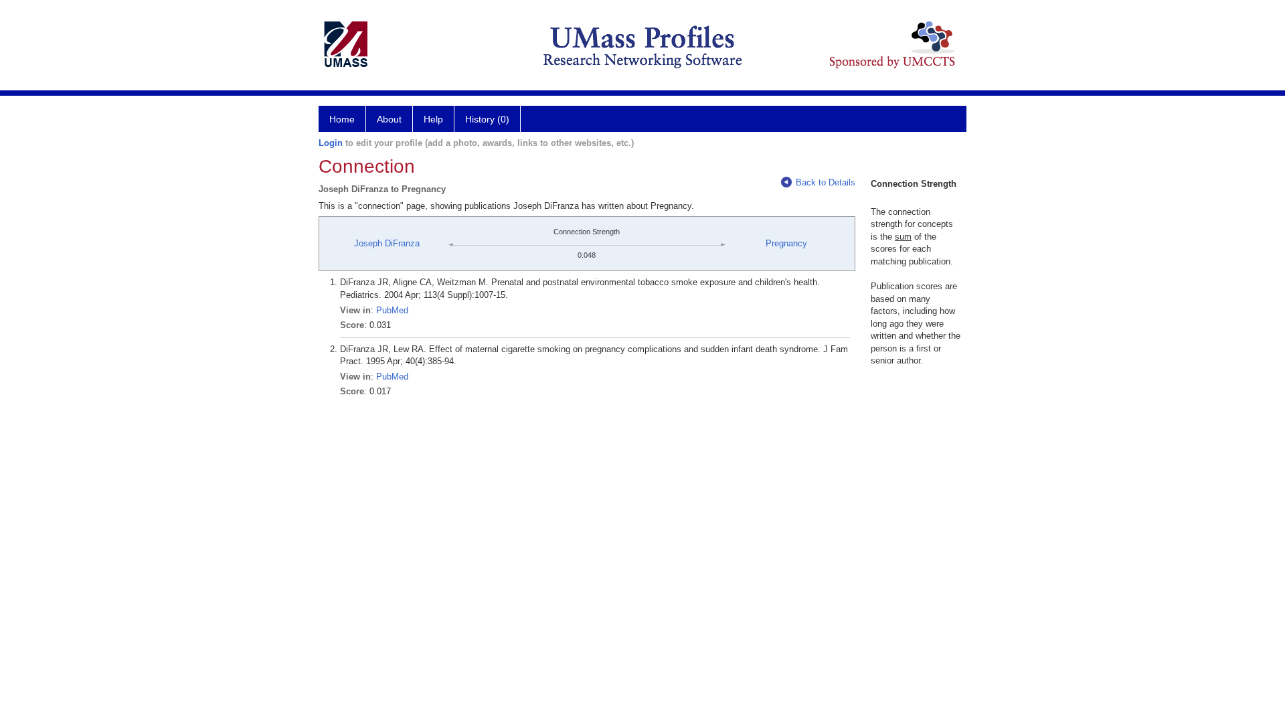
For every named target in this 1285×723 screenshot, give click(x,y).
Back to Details (825, 182)
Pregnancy (786, 243)
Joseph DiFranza (387, 243)
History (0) (487, 119)
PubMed (392, 310)
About (389, 119)
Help (433, 119)
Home (342, 119)
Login (331, 143)
